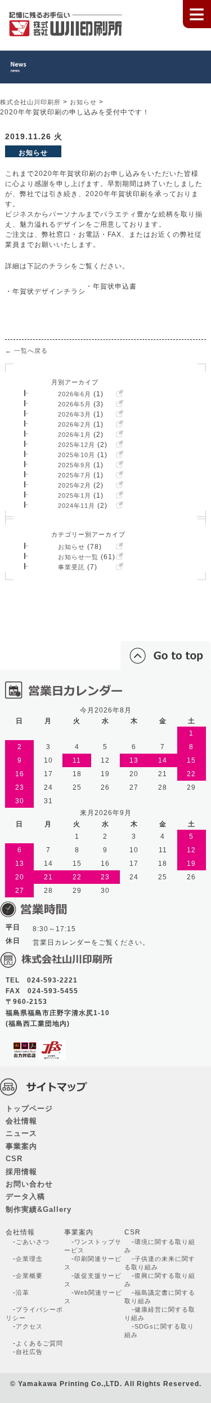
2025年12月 (76, 444)
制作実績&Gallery (38, 1210)
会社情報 (21, 1121)
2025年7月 (74, 475)
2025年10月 (76, 455)
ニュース (21, 1134)
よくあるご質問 (39, 1343)
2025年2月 (74, 485)
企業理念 (29, 1258)
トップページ (29, 1109)
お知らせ (71, 546)
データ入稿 (25, 1197)
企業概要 (29, 1275)
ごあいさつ (33, 1241)
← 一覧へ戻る (26, 350)
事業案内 (21, 1146)
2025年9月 (74, 465)
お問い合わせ (29, 1184)
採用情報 (21, 1172)
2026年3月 (74, 414)
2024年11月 (76, 505)
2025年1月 (74, 495)
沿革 (22, 1292)
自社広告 (29, 1351)
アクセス (29, 1326)
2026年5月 (74, 404)
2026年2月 (74, 424)
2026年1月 (74, 434)
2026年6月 (74, 394)
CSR (14, 1159)
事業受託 (71, 567)
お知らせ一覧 (78, 557)
